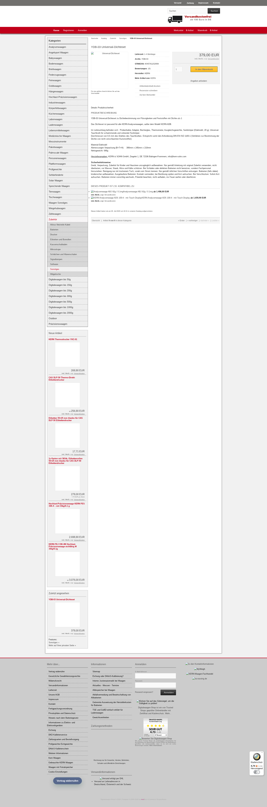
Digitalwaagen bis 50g (60, 279)
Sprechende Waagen (59, 186)
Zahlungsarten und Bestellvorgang (64, 739)
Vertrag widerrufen (57, 671)
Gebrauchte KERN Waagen (61, 762)
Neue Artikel (55, 333)
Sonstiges (54, 269)
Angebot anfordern (199, 81)
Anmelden (82, 30)
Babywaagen (55, 58)
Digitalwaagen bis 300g (60, 296)
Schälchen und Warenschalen (63, 254)
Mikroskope (55, 249)
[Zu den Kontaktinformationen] (199, 664)
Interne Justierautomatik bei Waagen (109, 681)
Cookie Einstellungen (58, 772)
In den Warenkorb (204, 69)
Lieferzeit (53, 690)
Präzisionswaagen (58, 324)
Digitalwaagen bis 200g (60, 290)
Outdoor (53, 318)
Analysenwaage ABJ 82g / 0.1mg (138, 191)
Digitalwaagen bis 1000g (61, 307)
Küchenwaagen (56, 113)
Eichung (52, 730)
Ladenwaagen (56, 124)
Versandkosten (213, 59)
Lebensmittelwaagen (59, 130)
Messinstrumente (57, 141)
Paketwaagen (55, 147)
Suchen (213, 11)
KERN (153, 78)
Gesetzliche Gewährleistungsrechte (64, 676)
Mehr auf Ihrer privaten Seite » (62, 645)
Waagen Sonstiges (58, 202)
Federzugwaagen (57, 74)
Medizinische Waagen (60, 136)
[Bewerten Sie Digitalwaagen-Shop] (155, 738)
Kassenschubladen (58, 244)
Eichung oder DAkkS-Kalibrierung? (108, 676)
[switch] (257, 772)
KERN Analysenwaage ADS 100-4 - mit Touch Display (166, 198)
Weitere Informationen (58, 753)
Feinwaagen (55, 80)
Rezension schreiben (148, 90)
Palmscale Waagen (58, 152)
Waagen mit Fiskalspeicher (61, 767)
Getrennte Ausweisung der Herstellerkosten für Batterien (111, 703)
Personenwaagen (57, 158)
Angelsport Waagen (58, 52)
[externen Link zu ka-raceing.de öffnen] (199, 678)
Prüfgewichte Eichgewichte (61, 744)
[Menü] (262, 753)
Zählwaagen (55, 214)
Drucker (53, 234)
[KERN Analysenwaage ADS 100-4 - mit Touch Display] (116, 198)
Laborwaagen (55, 119)
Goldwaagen (55, 86)
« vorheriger (192, 220)
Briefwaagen (55, 69)
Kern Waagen (55, 758)
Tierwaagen (54, 191)
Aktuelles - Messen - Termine (106, 685)
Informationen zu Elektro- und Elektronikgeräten (61, 724)
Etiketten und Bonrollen (60, 239)
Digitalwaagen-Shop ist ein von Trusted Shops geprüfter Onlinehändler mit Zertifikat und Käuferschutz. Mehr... (155, 710)
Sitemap (96, 671)
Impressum (54, 699)
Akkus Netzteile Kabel (60, 225)
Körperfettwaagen (57, 108)
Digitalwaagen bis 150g (60, 285)
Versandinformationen (58, 685)
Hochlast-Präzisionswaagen (63, 97)
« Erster (181, 220)
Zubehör (53, 219)
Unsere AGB (54, 695)
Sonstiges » (54, 642)
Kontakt (52, 704)
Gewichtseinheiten (101, 717)
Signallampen (56, 259)
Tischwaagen (55, 197)
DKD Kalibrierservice (58, 735)
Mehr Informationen (155, 745)
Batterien (54, 229)
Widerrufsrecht (55, 681)
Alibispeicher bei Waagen (104, 690)
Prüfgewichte (55, 169)
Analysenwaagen (57, 47)
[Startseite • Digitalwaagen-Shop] (67, 15)
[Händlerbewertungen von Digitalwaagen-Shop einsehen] (155, 736)
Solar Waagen (56, 180)
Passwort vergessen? (144, 692)
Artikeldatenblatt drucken (150, 86)
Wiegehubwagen (57, 208)
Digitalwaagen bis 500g (60, 301)
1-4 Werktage (149, 54)
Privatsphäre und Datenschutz (62, 713)
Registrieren (68, 30)
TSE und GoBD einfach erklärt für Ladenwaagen (107, 711)
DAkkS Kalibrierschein (59, 748)
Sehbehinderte (56, 175)
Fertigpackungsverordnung (60, 708)
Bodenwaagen (56, 63)
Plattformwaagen (57, 163)
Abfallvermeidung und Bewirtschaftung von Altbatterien (111, 696)
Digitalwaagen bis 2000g (61, 312)
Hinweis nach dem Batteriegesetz (63, 718)
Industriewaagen (57, 102)
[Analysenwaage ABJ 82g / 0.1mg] (107, 191)
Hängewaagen (56, 91)
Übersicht (96, 220)
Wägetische (55, 274)
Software (54, 264)
